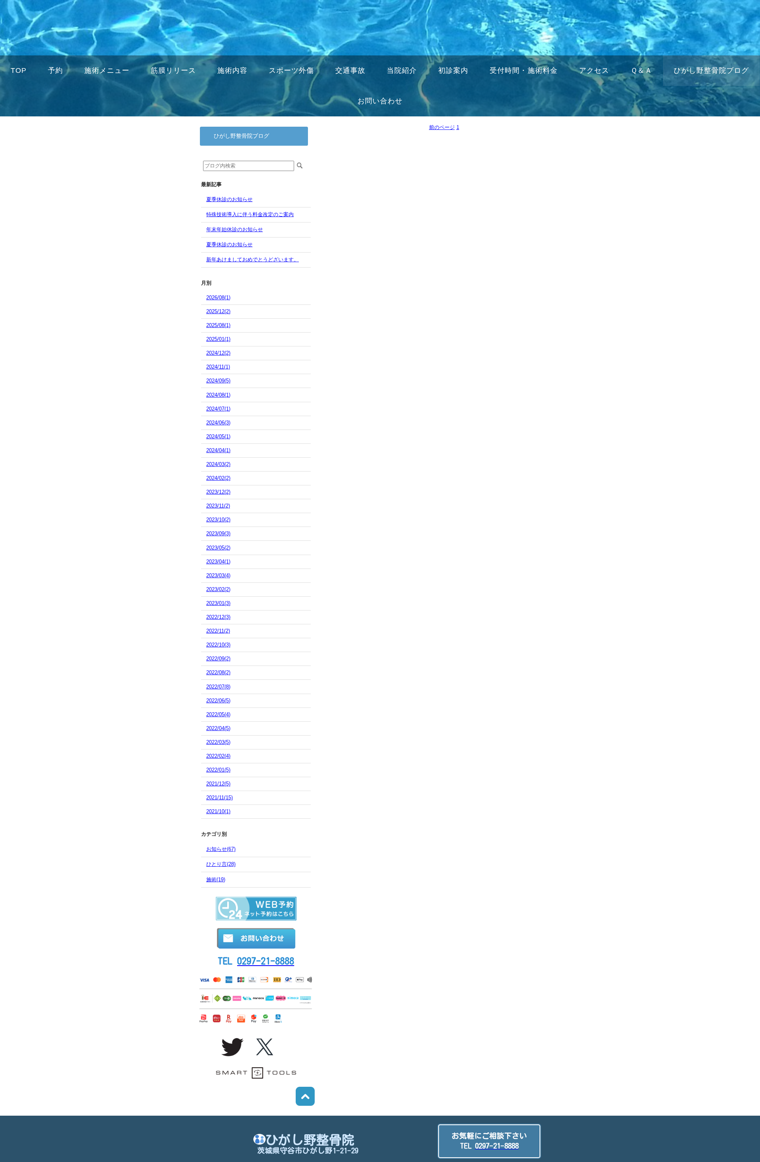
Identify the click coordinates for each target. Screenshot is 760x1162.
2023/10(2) (218, 520)
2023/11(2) (218, 506)
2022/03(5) (218, 742)
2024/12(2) (218, 353)
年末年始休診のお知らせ (234, 229)
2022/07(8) (218, 687)
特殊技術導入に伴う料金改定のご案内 (250, 214)
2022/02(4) (218, 756)
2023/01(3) (218, 603)
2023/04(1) (218, 562)
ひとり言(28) (221, 864)
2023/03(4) (218, 575)
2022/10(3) (218, 645)
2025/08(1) (218, 325)
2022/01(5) (218, 770)
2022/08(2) (218, 672)
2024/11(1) (218, 367)
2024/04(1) (218, 450)
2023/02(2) (218, 589)
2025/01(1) (218, 339)
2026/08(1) (218, 297)
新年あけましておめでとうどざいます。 (252, 259)
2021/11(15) (219, 798)
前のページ (442, 127)
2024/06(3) (218, 423)
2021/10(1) (218, 811)
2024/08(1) (218, 395)
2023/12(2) (218, 492)
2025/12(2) (218, 311)
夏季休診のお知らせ (229, 199)
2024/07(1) (218, 409)
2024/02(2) (218, 478)
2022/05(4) (218, 714)
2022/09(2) (218, 659)
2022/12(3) (218, 617)
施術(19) (215, 879)
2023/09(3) (218, 533)
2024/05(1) (218, 436)
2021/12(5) (218, 784)
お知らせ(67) (221, 849)
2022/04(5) (218, 728)
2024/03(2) (218, 464)
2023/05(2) (218, 548)
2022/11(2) (218, 631)
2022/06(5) (218, 701)
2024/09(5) (218, 381)
